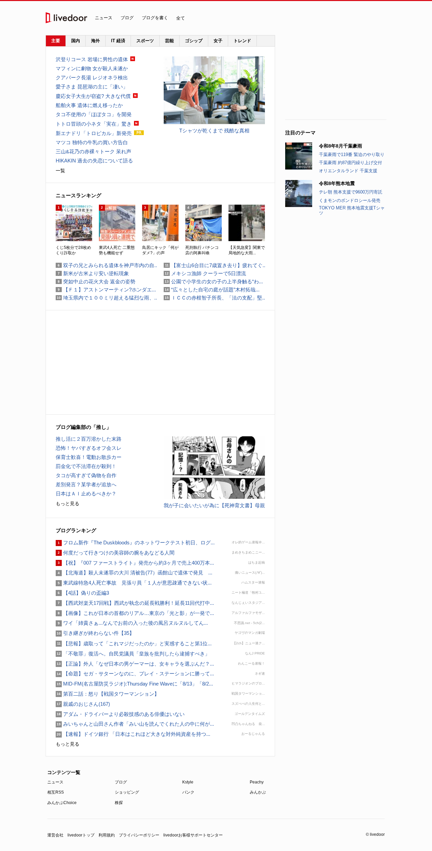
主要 (55, 40)
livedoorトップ (81, 835)
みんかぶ (258, 792)
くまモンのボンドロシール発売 (349, 200)
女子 (218, 40)
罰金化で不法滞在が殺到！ (86, 466)
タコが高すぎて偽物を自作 (86, 475)
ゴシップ (193, 40)
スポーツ (145, 40)
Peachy (257, 782)
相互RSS (55, 792)
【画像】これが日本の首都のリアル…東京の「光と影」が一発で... (135, 613)
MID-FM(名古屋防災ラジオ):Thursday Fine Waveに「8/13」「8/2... (134, 683)
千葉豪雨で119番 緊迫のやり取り (351, 154)
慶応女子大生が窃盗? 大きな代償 (93, 96)
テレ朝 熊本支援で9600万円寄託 (350, 192)
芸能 (169, 40)
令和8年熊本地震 (337, 183)
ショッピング (127, 792)
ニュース (103, 17)
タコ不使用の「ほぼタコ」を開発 (94, 114)
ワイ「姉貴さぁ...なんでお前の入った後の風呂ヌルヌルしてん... (132, 622)
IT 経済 (118, 40)
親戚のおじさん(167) (83, 703)
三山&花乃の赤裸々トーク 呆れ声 (93, 151)
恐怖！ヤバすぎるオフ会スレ (89, 448)
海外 (95, 40)
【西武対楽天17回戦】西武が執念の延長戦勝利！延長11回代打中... (135, 602)
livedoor (66, 18)
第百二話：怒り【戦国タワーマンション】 (107, 693)
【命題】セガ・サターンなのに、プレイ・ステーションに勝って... (135, 673)
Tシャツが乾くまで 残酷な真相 (214, 130)
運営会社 (55, 835)
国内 (75, 40)
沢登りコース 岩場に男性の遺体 (92, 59)
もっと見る (67, 503)
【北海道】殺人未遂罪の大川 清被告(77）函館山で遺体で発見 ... (134, 572)
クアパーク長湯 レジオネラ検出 (92, 77)
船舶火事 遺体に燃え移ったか (89, 105)
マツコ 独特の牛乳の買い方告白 (92, 142)
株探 (119, 802)
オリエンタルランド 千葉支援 (348, 170)
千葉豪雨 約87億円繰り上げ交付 (350, 162)
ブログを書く (155, 17)
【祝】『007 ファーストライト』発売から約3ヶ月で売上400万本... (135, 562)
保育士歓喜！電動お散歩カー (89, 457)
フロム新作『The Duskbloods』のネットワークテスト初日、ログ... (135, 542)
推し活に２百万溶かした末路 (89, 439)
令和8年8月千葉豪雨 (340, 146)
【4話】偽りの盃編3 (82, 592)
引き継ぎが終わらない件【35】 (95, 633)
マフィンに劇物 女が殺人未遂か (92, 68)
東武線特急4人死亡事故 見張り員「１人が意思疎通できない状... (134, 582)
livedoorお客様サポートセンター (193, 835)
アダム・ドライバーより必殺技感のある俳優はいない (120, 714)
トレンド (242, 40)
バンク (188, 792)
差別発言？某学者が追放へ (86, 484)
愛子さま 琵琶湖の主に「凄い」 (92, 86)
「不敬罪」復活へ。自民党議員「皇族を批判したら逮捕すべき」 (133, 653)
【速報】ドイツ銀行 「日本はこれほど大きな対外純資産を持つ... (133, 734)
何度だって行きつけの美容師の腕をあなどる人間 (115, 552)
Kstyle (187, 782)
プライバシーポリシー (139, 835)
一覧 (60, 170)
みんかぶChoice (62, 802)
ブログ (127, 17)
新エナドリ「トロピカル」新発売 (94, 133)
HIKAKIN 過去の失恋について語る (94, 160)
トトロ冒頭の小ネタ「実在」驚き (94, 124)
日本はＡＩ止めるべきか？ (86, 493)
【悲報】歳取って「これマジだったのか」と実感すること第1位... (134, 643)
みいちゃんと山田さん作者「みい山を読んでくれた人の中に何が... (135, 723)
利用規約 (107, 835)
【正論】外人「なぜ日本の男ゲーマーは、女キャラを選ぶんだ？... (135, 663)
